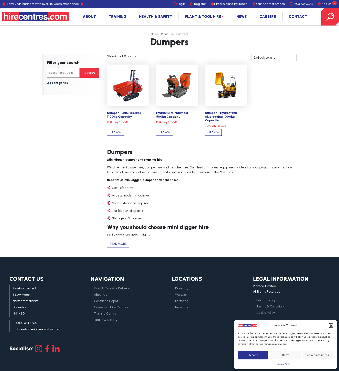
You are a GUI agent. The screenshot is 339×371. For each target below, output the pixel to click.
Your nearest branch (270, 4)
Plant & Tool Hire (203, 16)
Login (181, 4)
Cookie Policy (283, 364)
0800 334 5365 (303, 4)
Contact (298, 16)
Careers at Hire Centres (111, 307)
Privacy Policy (265, 300)
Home (155, 34)
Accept (253, 355)
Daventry (181, 288)
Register (200, 4)
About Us (100, 294)
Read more (118, 244)
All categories (57, 83)
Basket (328, 3)
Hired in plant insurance (231, 4)
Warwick (181, 294)
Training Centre (105, 313)
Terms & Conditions (270, 306)
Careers (268, 16)
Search (89, 73)
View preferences (318, 355)
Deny (285, 355)
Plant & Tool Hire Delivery (112, 288)
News (241, 16)
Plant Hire (167, 34)
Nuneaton (182, 307)
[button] (331, 325)
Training (117, 16)
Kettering (181, 301)
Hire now (115, 132)
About (89, 16)
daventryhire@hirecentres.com (38, 329)
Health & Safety (155, 16)
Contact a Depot (106, 301)
